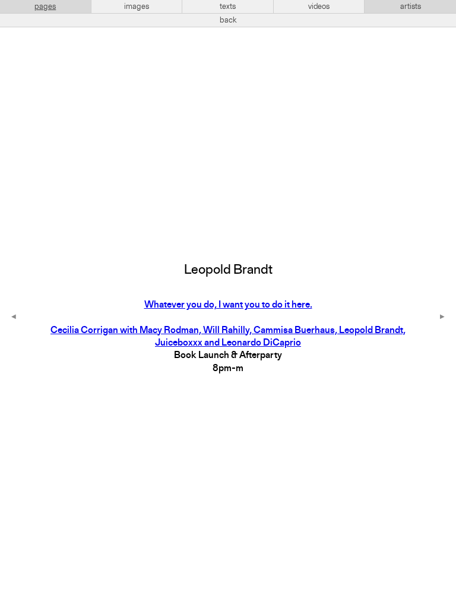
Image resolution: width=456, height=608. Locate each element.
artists (410, 6)
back (228, 20)
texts (228, 6)
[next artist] (442, 317)
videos (319, 6)
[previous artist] (13, 317)
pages (45, 6)
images (136, 6)
